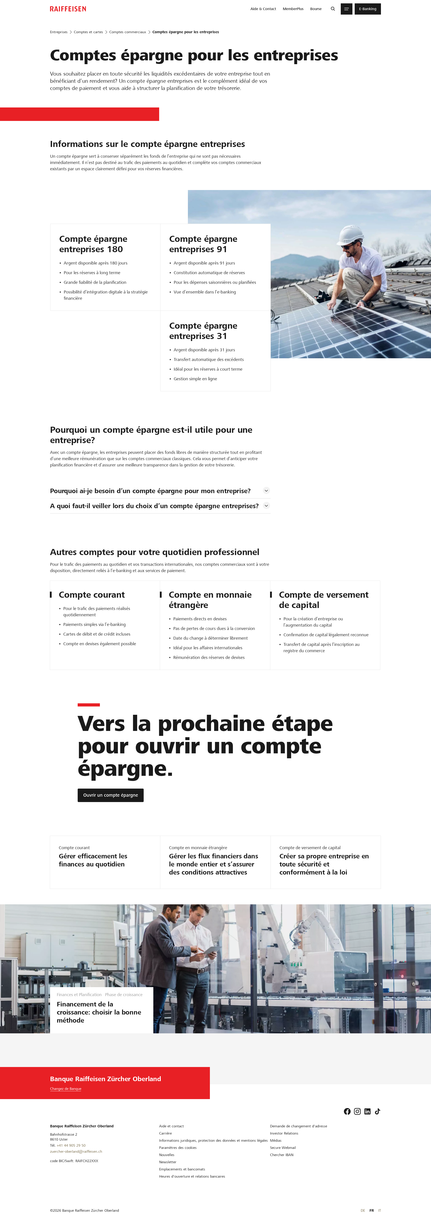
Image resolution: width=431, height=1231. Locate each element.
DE (363, 1210)
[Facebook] (347, 1111)
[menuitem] (263, 9)
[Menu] (346, 9)
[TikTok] (377, 1111)
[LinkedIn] (367, 1111)
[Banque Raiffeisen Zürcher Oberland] (68, 8)
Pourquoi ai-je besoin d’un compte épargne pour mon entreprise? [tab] (150, 491)
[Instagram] (357, 1111)
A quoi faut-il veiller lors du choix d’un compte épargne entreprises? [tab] (154, 506)
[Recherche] (332, 9)
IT (379, 1210)
